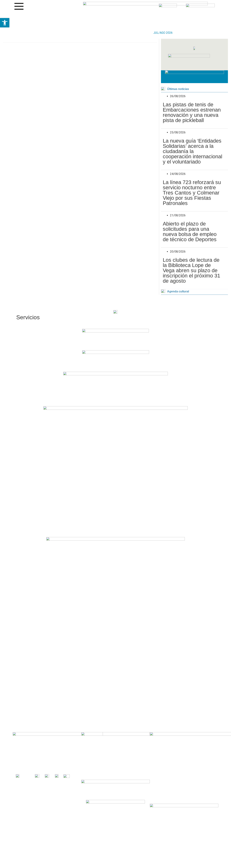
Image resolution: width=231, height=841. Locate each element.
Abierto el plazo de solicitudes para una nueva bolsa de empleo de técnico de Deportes (190, 231)
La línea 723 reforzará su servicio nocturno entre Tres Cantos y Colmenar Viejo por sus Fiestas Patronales (192, 192)
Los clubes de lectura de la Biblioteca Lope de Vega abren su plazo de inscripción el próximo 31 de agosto (191, 270)
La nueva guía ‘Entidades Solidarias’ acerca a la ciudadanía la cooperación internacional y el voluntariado (192, 151)
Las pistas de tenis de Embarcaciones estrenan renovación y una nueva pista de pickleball (192, 112)
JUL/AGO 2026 (163, 32)
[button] (4, 22)
